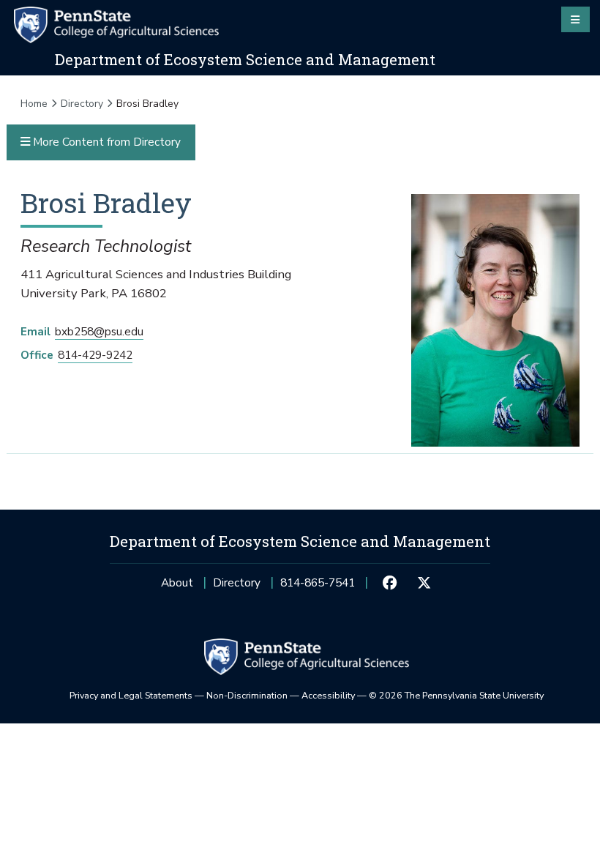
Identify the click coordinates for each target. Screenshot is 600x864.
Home (34, 104)
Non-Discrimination (247, 695)
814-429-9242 (95, 354)
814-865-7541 (317, 587)
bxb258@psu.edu (99, 331)
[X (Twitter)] (423, 583)
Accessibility (328, 695)
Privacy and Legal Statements (131, 695)
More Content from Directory (105, 141)
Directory (82, 104)
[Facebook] (390, 583)
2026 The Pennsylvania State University (456, 695)
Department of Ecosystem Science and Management (245, 59)
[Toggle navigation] (575, 19)
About (177, 582)
